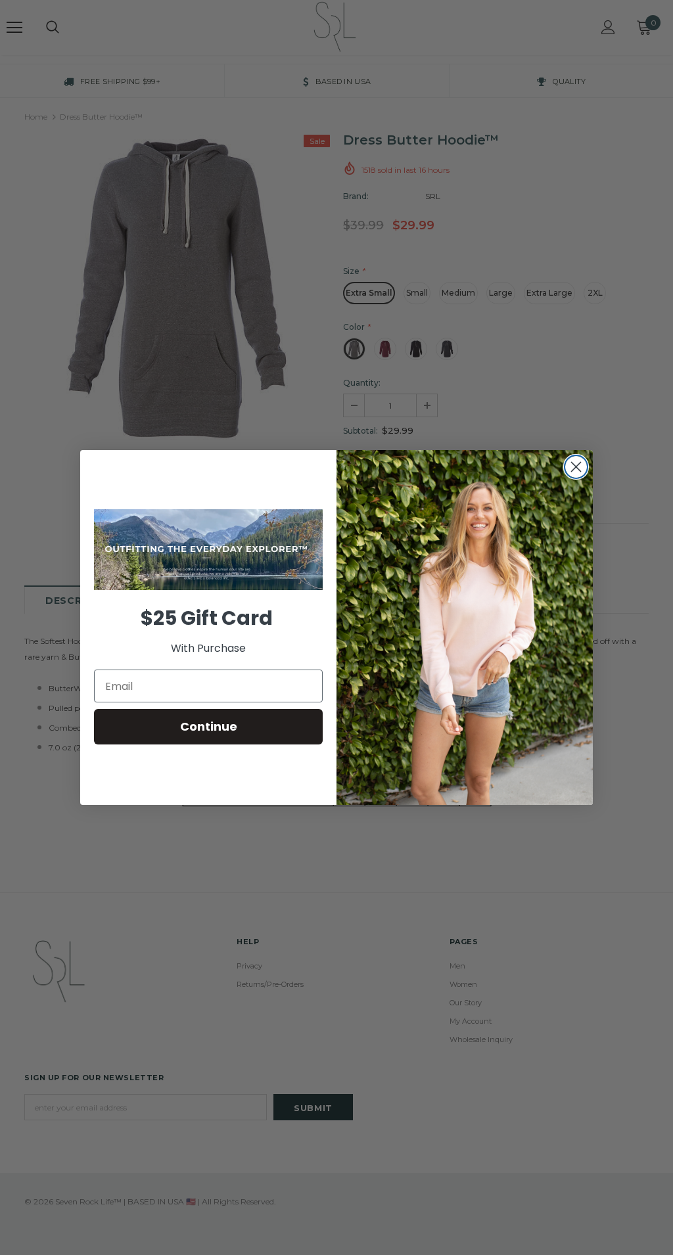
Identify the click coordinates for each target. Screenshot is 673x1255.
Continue (208, 726)
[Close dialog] (576, 466)
